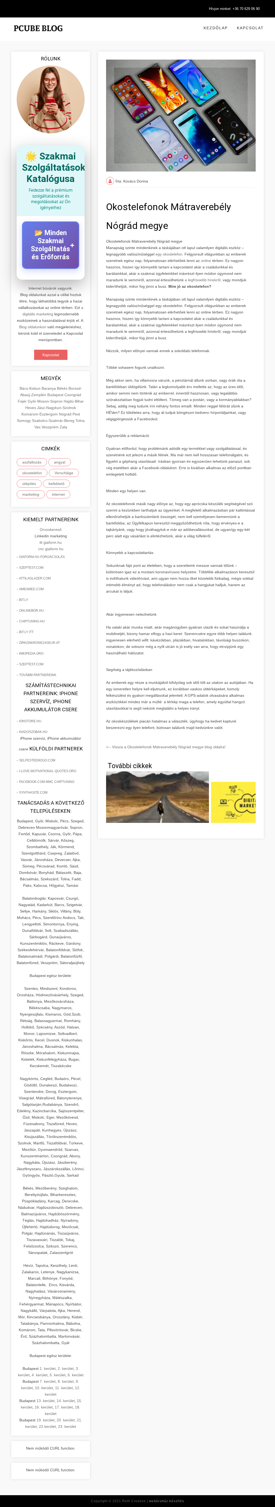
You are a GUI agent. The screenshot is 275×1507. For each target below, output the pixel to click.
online (206, 260)
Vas (38, 427)
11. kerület (64, 1388)
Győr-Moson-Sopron (46, 401)
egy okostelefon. (169, 254)
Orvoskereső (50, 529)
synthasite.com (33, 792)
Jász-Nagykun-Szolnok (56, 408)
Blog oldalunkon (32, 327)
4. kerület (40, 1375)
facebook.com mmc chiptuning (46, 782)
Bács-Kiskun (31, 388)
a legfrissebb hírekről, (204, 280)
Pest (76, 414)
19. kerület (46, 1420)
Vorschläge (64, 473)
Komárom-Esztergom (40, 414)
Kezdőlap (216, 28)
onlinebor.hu (31, 610)
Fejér (23, 401)
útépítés (29, 483)
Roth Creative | (153, 1501)
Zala (63, 427)
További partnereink (37, 675)
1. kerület (48, 1368)
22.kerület (47, 1426)
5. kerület (58, 1375)
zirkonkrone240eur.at (39, 643)
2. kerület (66, 1368)
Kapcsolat (250, 28)
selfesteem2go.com (37, 760)
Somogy (24, 420)
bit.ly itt (26, 632)
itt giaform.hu (50, 542)
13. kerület (46, 1401)
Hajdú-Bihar (74, 401)
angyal (59, 462)
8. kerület (66, 1381)
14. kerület (66, 1401)
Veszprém (51, 427)
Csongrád (72, 395)
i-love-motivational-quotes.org (47, 771)
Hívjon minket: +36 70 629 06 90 (234, 9)
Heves (31, 408)
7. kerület (48, 1381)
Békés (62, 388)
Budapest (55, 395)
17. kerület (64, 1407)
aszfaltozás (31, 462)
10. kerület (44, 1388)
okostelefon (32, 473)
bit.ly (23, 600)
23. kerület (67, 1426)
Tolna (80, 420)
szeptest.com (31, 568)
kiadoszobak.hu (33, 732)
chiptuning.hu (32, 621)
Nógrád (66, 414)
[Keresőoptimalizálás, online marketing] (38, 35)
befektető (56, 483)
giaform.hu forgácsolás (42, 557)
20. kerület (66, 1420)
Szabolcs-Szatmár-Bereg (53, 420)
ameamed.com (31, 589)
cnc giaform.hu (50, 549)
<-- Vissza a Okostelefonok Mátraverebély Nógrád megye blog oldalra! (166, 747)
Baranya (49, 388)
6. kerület (76, 1375)
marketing (30, 494)
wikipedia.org (31, 653)
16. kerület (44, 1407)
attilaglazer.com (35, 578)
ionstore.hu (30, 721)
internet (58, 494)
